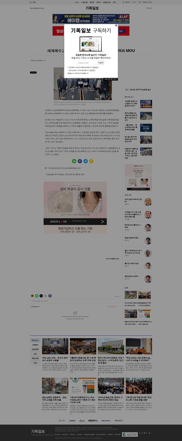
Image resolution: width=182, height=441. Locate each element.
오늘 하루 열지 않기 (110, 79)
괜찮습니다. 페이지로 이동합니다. (78, 73)
